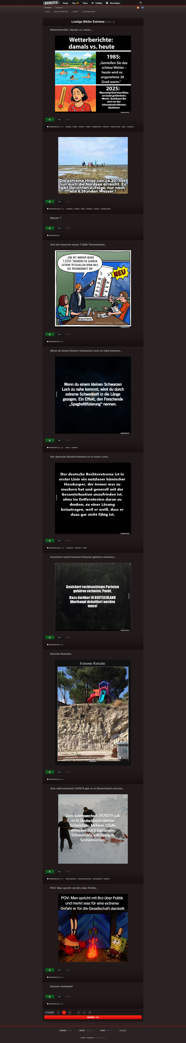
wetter (88, 127)
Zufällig (98, 3)
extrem (77, 209)
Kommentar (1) (54, 447)
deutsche (70, 548)
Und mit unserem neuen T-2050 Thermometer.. (78, 244)
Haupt (65, 3)
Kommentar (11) (54, 548)
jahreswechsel (71, 879)
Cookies (83, 1037)
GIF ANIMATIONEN (89, 11)
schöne (81, 127)
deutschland (98, 879)
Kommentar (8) (54, 645)
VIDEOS (75, 11)
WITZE (47, 11)
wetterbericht (96, 127)
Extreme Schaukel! (61, 986)
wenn (68, 447)
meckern (78, 548)
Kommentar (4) (54, 879)
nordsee (70, 209)
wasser (96, 209)
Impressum (90, 1037)
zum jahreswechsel (84, 879)
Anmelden (48, 7)
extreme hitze (115, 127)
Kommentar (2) (54, 127)
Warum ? (55, 218)
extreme (106, 127)
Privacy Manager (100, 1037)
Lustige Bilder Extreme (88, 21)
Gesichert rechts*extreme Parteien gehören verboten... (83, 557)
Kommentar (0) (54, 235)
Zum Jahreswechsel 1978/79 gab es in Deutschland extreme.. (87, 788)
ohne (85, 548)
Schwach (59, 120)
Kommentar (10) (54, 209)
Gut (50, 120)
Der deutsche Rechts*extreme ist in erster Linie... (80, 456)
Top (75, 3)
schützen (131, 127)
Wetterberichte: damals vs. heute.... (71, 29)
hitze (124, 127)
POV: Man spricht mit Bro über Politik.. (73, 888)
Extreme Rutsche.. (61, 653)
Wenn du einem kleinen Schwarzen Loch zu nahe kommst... (86, 350)
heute (75, 127)
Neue (85, 3)
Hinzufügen (115, 3)
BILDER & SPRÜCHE (61, 11)
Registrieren (59, 7)
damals (68, 127)
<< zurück (49, 1012)
